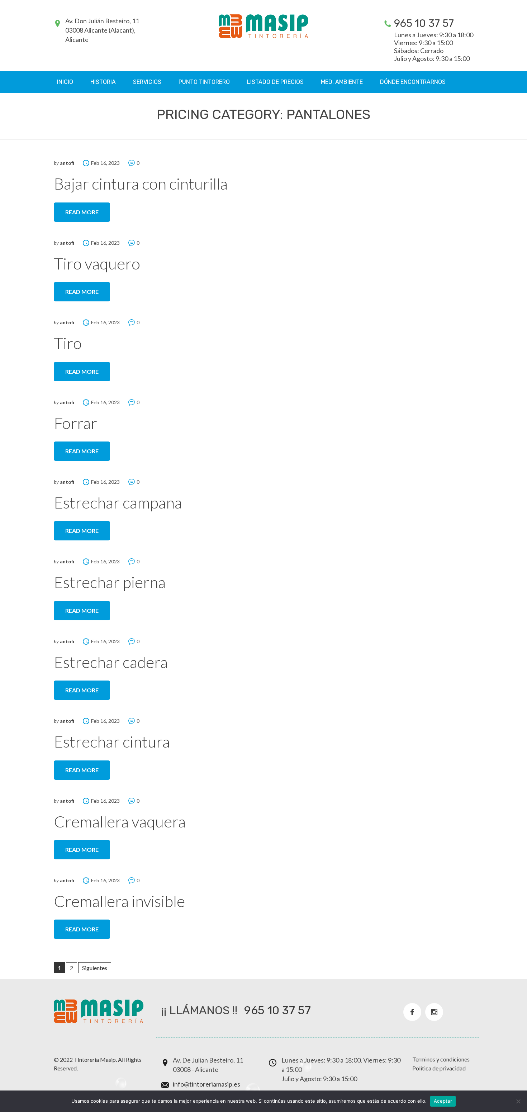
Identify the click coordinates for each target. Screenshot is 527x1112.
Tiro (68, 343)
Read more (82, 212)
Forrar (75, 423)
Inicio (65, 81)
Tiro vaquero (97, 263)
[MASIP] (263, 26)
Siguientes (94, 967)
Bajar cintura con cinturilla (141, 183)
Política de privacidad (439, 1068)
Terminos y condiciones (441, 1059)
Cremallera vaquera (120, 821)
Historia (103, 81)
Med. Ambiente (342, 81)
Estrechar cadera (111, 662)
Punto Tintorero (204, 81)
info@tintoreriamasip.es (206, 1084)
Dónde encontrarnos (413, 81)
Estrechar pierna (110, 582)
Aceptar (443, 1101)
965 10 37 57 (424, 23)
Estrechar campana (118, 502)
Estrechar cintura (112, 741)
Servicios (147, 81)
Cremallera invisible (119, 901)
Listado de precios (275, 81)
